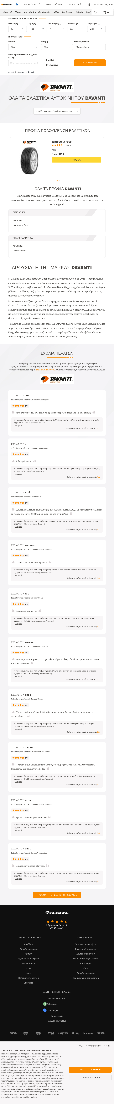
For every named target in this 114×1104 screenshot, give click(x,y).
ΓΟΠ (28, 968)
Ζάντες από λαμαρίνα (85, 949)
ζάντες (18, 12)
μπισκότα (28, 982)
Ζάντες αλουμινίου (85, 953)
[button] (35, 423)
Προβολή (76, 160)
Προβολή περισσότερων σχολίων (57, 895)
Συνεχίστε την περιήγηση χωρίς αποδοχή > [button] (94, 1045)
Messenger (53, 1010)
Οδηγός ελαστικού (29, 949)
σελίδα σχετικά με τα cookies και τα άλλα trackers (30, 1095)
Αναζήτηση (90, 62)
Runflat (50, 60)
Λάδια (56, 12)
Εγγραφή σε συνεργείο (28, 958)
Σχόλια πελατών (54, 4)
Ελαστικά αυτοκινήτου (85, 944)
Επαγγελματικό (32, 4)
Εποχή (44, 41)
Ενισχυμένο (52, 64)
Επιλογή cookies (90, 1077)
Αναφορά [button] (18, 426)
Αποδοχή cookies (90, 1070)
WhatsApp (52, 1004)
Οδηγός (79, 12)
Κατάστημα (67, 12)
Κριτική (28, 953)
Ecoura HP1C (20, 250)
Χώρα (28, 973)
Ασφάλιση (28, 944)
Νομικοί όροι (28, 963)
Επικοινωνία (75, 4)
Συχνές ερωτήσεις (57, 1020)
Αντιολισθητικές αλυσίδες (37, 12)
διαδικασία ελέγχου (45, 369)
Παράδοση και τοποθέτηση (85, 977)
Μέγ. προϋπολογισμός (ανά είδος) (22, 56)
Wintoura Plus (21, 224)
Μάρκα (12, 41)
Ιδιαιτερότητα (81, 41)
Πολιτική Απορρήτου (28, 977)
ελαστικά (7, 12)
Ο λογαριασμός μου (102, 4)
